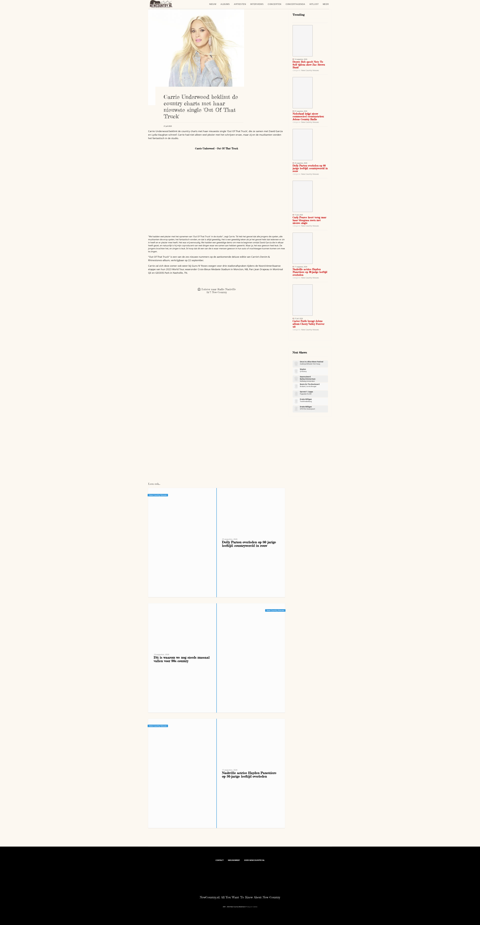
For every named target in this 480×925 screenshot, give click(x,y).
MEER (326, 4)
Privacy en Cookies (251, 907)
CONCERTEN (274, 4)
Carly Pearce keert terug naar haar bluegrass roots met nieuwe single (309, 220)
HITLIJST (314, 4)
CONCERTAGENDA (295, 4)
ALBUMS (225, 4)
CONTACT (220, 860)
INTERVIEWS (257, 4)
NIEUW (212, 4)
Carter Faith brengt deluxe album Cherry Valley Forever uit (308, 324)
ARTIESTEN (240, 4)
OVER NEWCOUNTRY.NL (254, 860)
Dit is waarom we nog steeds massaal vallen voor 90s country (182, 659)
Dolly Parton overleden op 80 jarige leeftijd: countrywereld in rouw (249, 544)
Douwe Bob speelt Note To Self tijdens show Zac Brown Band (309, 64)
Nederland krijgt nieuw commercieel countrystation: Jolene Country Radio (308, 116)
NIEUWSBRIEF (234, 860)
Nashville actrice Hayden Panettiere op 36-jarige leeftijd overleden (249, 774)
